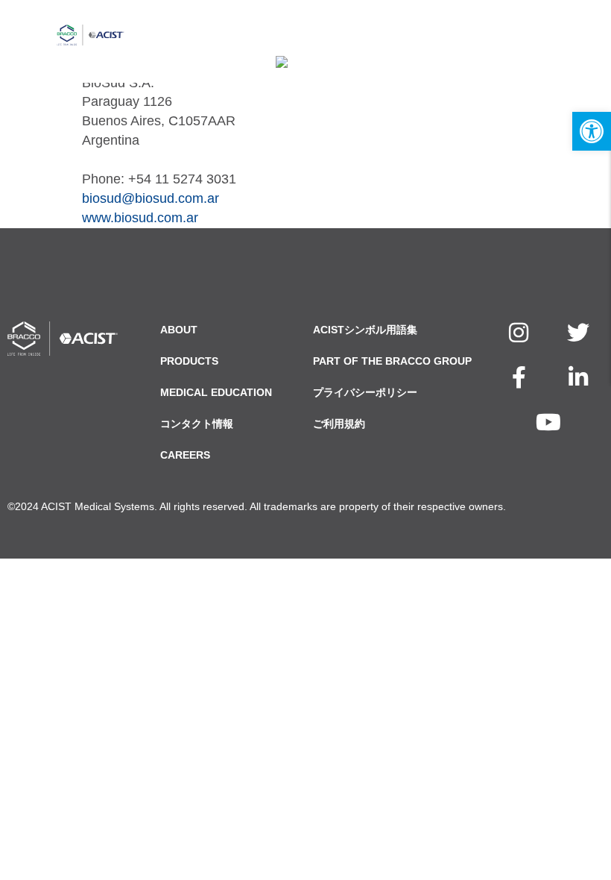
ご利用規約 (339, 424)
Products (189, 361)
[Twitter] (578, 332)
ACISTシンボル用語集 (365, 330)
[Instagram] (518, 332)
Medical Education (216, 392)
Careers (185, 455)
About (178, 330)
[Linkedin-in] (578, 377)
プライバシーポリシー (365, 392)
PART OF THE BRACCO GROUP (392, 361)
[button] (591, 131)
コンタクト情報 (196, 424)
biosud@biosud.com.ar (150, 198)
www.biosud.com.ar (140, 217)
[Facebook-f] (518, 377)
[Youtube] (548, 422)
